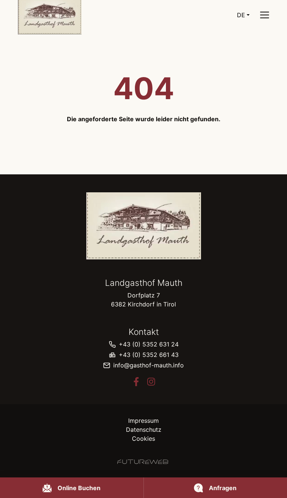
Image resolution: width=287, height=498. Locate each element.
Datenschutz (143, 429)
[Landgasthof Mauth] (143, 226)
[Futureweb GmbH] (143, 461)
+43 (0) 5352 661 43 (149, 354)
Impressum (143, 420)
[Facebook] (136, 381)
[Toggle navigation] (265, 15)
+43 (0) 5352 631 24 (149, 344)
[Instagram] (150, 381)
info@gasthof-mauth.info (148, 365)
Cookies (143, 438)
